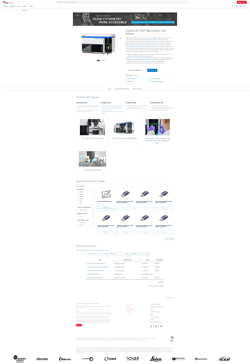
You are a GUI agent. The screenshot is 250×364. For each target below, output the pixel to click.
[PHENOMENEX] (201, 359)
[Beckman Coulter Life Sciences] (8, 2)
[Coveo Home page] (161, 282)
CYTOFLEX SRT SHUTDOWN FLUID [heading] (95, 277)
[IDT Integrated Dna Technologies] (133, 359)
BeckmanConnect (146, 59)
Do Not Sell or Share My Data (157, 306)
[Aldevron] (65, 359)
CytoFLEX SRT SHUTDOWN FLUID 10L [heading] (95, 270)
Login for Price (106, 207)
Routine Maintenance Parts (157, 81)
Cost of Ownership (155, 78)
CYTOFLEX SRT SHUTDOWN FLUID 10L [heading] (96, 263)
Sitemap (152, 319)
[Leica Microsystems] (155, 359)
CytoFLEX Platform (152, 39)
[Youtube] (161, 326)
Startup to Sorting (131, 78)
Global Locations (130, 309)
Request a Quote (241, 2)
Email (77, 310)
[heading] (77, 192)
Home (4, 10)
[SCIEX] (223, 359)
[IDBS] (110, 359)
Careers (127, 304)
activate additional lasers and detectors (136, 46)
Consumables (129, 81)
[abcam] (42, 359)
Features (110, 88)
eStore (234, 2)
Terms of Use (83, 320)
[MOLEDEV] (178, 359)
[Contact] (232, 6)
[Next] (120, 38)
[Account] (240, 6)
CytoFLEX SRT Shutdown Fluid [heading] (93, 274)
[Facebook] (151, 326)
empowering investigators (159, 41)
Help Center (128, 311)
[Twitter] (158, 326)
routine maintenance (146, 61)
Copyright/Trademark (155, 304)
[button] (58, 2)
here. (108, 250)
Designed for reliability (107, 111)
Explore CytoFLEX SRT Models (122, 88)
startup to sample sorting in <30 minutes (114, 105)
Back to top (170, 297)
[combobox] (123, 2)
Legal (151, 309)
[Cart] (236, 6)
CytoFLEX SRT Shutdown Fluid (104, 201)
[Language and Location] (245, 6)
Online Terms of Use (155, 311)
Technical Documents (137, 88)
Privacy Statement (154, 316)
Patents (152, 314)
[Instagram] (153, 326)
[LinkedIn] (156, 326)
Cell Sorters (18, 10)
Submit (79, 325)
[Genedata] (87, 359)
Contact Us (128, 306)
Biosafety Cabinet (159, 50)
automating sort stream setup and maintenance (113, 108)
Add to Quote (106, 209)
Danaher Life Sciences (155, 322)
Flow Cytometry (10, 10)
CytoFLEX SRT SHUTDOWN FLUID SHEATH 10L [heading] (97, 267)
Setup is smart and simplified (134, 57)
